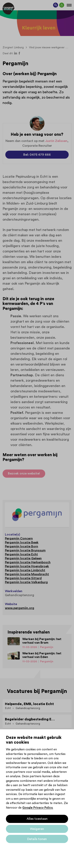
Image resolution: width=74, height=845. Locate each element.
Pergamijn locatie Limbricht (25, 570)
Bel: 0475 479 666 (37, 154)
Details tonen (37, 839)
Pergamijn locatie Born (21, 546)
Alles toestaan (37, 818)
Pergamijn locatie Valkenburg (26, 582)
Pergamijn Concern (19, 538)
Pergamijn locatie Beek (21, 542)
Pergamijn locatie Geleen (23, 558)
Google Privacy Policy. (37, 807)
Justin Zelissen (56, 141)
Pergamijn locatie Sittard (23, 578)
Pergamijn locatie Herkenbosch (28, 562)
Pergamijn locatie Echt (21, 554)
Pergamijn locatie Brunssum (25, 550)
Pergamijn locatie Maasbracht (27, 574)
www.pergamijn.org (19, 608)
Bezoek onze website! (24, 473)
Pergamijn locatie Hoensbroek (27, 566)
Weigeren (37, 828)
